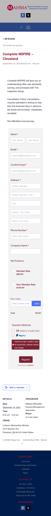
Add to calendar (16, 387)
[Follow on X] (28, 15)
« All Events (9, 38)
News (25, 473)
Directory (25, 461)
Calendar (25, 469)
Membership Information (26, 465)
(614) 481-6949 (28, 495)
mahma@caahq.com (25, 491)
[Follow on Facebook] (23, 15)
